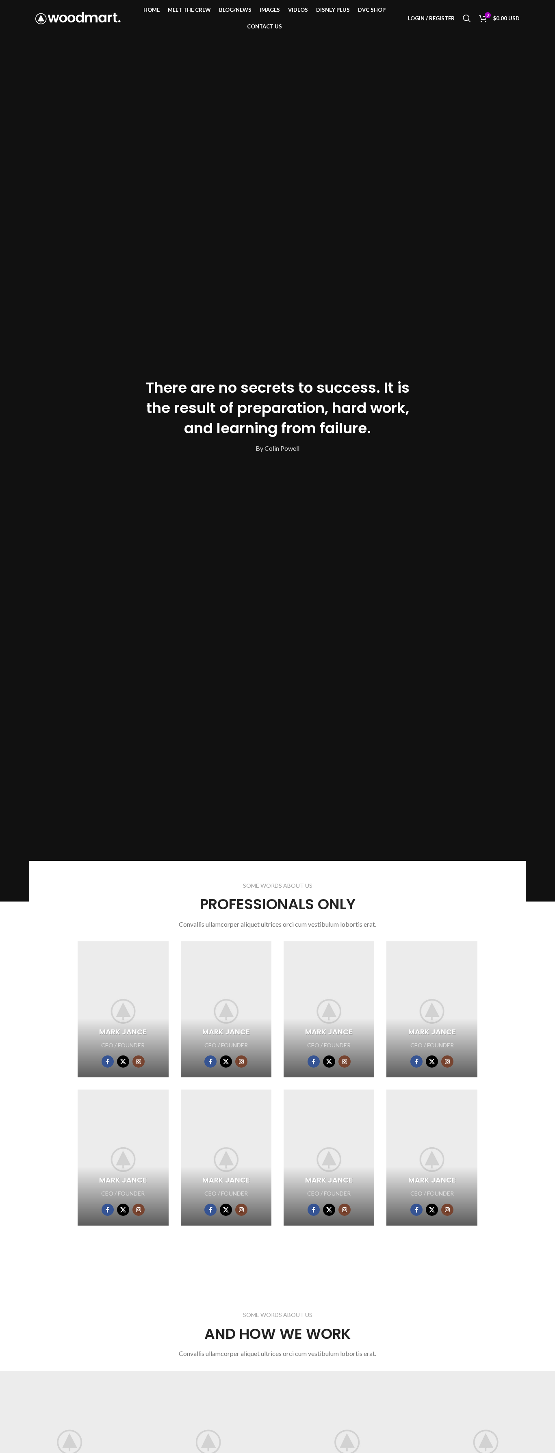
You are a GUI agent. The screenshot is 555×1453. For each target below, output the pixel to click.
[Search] (467, 18)
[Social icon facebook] (108, 1061)
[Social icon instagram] (138, 1061)
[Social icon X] (123, 1061)
